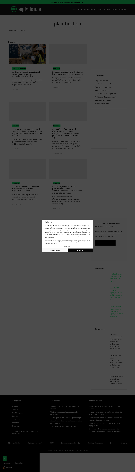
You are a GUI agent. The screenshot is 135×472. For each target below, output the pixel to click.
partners (53, 225)
